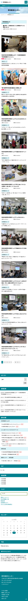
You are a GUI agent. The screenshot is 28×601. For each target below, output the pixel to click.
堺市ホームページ (5, 497)
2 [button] (4, 362)
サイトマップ (5, 584)
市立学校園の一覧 (5, 499)
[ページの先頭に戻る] (26, 599)
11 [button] (17, 362)
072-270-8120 (7, 580)
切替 (25, 383)
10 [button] (15, 362)
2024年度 (3, 482)
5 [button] (9, 362)
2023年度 (3, 484)
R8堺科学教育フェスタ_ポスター (10, 426)
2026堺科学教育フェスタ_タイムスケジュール (12, 424)
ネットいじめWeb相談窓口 (6, 504)
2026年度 (3, 478)
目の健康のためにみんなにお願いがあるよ (12, 435)
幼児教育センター (4, 502)
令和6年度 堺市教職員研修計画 (10, 454)
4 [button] (7, 362)
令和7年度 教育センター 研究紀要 (11, 460)
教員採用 (3, 501)
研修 (3, 470)
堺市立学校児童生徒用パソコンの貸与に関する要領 (14, 437)
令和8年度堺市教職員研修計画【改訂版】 (11, 452)
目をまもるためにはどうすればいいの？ (11, 433)
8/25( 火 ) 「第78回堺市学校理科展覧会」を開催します (11, 397)
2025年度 (3, 480)
